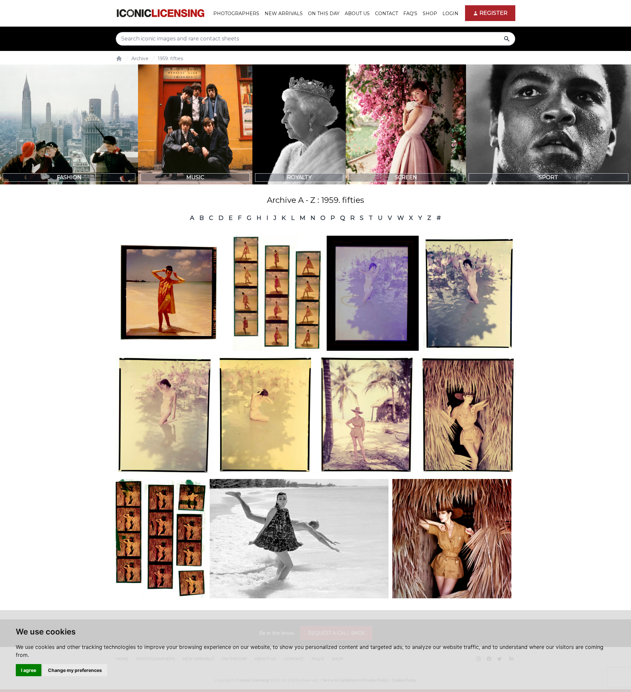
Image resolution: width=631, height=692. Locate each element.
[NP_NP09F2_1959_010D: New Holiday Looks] (373, 293)
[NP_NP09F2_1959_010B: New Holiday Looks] (164, 415)
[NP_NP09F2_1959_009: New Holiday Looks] (466, 415)
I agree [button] (28, 670)
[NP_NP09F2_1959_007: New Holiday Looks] (161, 538)
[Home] (119, 58)
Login (450, 13)
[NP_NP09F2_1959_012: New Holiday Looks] (172, 293)
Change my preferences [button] (75, 670)
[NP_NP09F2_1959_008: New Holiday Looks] (365, 415)
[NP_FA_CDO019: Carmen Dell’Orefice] (299, 538)
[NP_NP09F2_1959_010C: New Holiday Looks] (265, 415)
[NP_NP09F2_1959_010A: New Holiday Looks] (469, 293)
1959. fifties (170, 58)
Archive (140, 58)
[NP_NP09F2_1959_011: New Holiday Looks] (277, 293)
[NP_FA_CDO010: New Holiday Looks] (451, 538)
